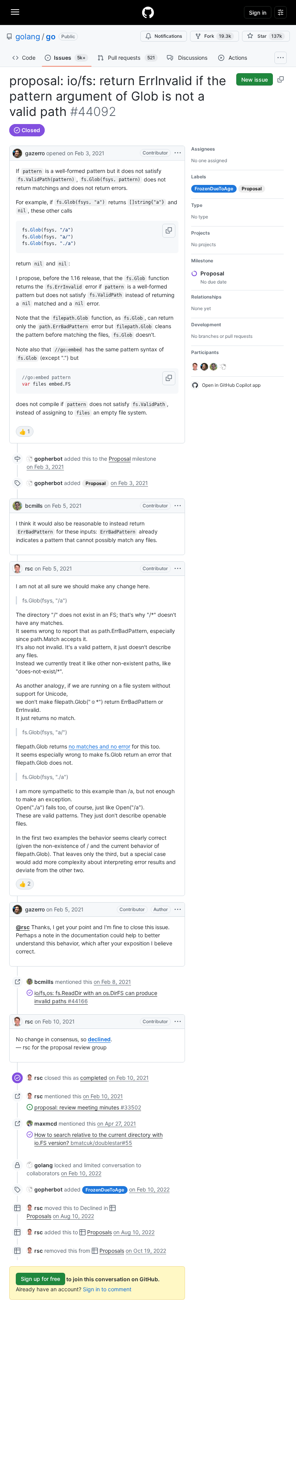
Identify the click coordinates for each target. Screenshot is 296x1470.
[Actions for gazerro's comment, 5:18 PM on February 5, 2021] (177, 909)
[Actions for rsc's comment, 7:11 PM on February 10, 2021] (177, 1021)
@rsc (23, 927)
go (51, 36)
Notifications (168, 36)
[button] (168, 231)
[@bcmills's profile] (17, 505)
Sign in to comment (107, 1289)
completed (93, 1077)
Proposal (120, 458)
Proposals (39, 1216)
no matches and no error (99, 746)
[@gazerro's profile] (17, 152)
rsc (29, 568)
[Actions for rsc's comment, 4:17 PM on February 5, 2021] (177, 568)
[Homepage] (148, 12)
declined (99, 1039)
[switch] (25, 431)
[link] (44, 459)
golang (27, 36)
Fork (217, 36)
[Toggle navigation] (15, 12)
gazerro (35, 153)
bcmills (34, 505)
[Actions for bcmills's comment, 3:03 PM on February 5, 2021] (177, 505)
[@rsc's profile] (17, 568)
